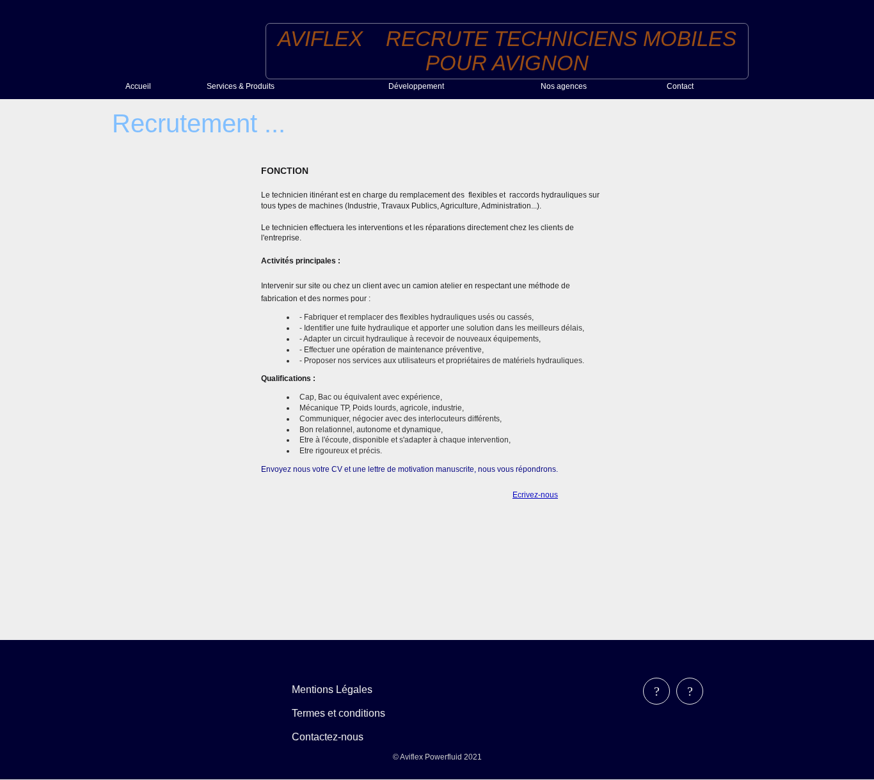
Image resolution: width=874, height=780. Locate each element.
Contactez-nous (327, 736)
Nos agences (564, 86)
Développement (416, 86)
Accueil (138, 86)
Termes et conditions (338, 713)
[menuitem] (161, 86)
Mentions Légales (332, 689)
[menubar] (348, 713)
